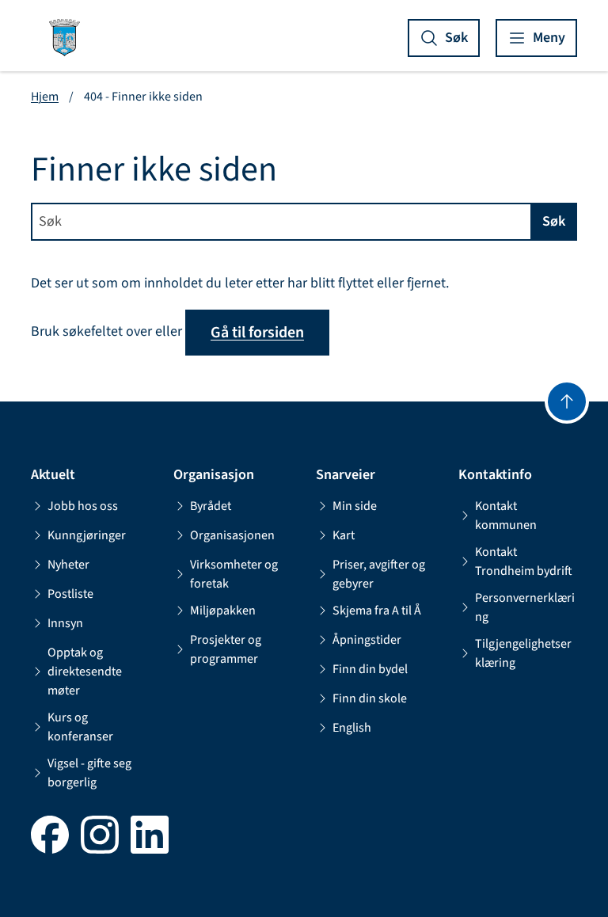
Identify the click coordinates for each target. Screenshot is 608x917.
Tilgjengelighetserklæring (523, 653)
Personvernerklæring (525, 607)
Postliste (70, 594)
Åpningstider (366, 640)
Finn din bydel (370, 669)
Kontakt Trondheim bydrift (523, 561)
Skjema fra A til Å (376, 610)
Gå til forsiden (257, 333)
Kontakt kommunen (506, 515)
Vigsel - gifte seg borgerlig (89, 773)
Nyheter (68, 564)
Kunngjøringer (87, 535)
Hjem (45, 96)
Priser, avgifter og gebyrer (378, 574)
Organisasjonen (232, 535)
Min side (354, 506)
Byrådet (210, 506)
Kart (343, 535)
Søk (553, 221)
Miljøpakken (223, 610)
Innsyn (65, 623)
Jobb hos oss (83, 506)
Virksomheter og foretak (234, 574)
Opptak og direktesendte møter (85, 671)
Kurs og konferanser (80, 727)
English (351, 727)
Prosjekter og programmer (225, 649)
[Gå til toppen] (567, 401)
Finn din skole (369, 698)
